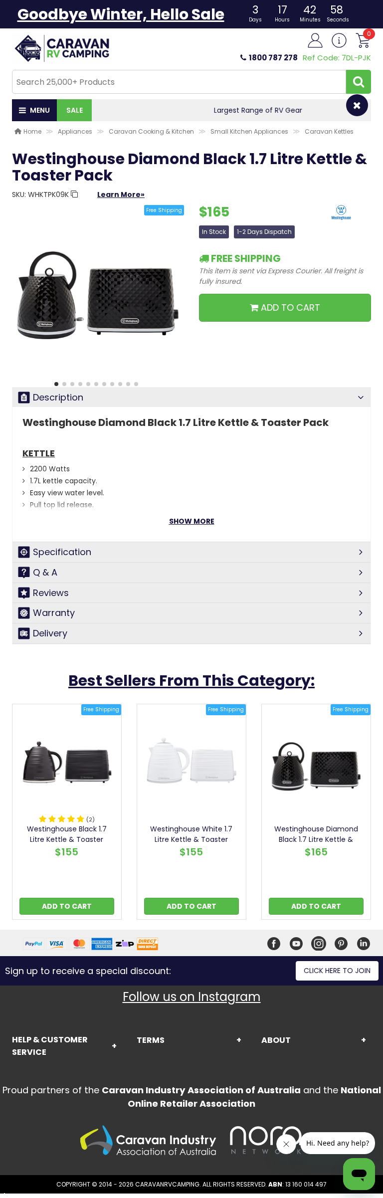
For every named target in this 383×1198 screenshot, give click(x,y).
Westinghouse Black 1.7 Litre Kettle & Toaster (67, 834)
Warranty (54, 612)
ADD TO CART (289, 307)
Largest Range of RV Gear (232, 110)
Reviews (51, 593)
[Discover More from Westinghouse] (341, 217)
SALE (74, 110)
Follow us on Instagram (192, 997)
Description (58, 397)
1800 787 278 (273, 57)
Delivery (50, 633)
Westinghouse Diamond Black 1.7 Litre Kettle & (316, 834)
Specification (62, 552)
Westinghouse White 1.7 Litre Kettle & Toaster (191, 834)
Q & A (45, 572)
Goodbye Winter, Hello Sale (120, 14)
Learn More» (121, 195)
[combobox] (179, 82)
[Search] (358, 82)
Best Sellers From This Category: (191, 680)
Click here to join (337, 971)
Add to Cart (67, 906)
